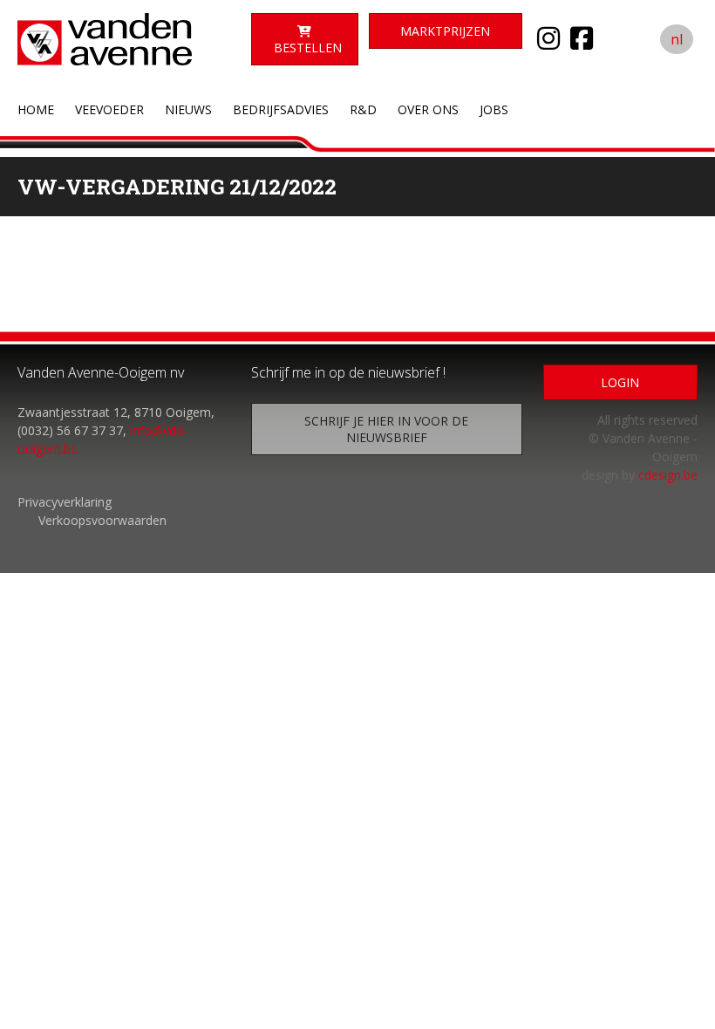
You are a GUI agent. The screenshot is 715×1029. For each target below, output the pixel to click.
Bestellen (308, 47)
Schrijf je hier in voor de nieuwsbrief (386, 429)
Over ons (428, 109)
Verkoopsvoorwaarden (102, 520)
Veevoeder (109, 109)
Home (35, 109)
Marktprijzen (445, 31)
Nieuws (188, 109)
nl (677, 39)
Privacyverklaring (64, 502)
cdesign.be (668, 475)
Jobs (494, 109)
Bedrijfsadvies (281, 109)
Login (620, 382)
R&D (363, 109)
